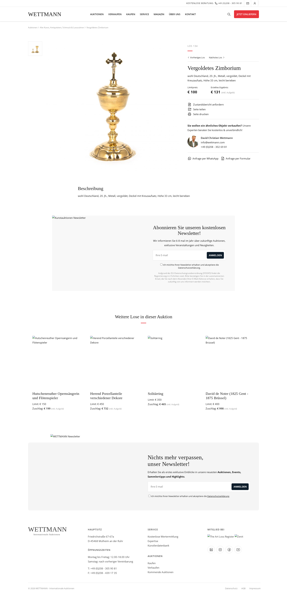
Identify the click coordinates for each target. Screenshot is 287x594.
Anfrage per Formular (238, 158)
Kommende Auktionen (160, 572)
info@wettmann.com (213, 142)
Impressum (255, 588)
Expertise (153, 541)
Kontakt (190, 14)
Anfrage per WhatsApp (205, 158)
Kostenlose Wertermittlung (163, 536)
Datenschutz (231, 588)
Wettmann (44, 14)
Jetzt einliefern (246, 14)
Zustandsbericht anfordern (208, 104)
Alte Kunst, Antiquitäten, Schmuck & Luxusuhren (62, 27)
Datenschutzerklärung (189, 267)
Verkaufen (115, 14)
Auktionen (97, 14)
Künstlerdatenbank (158, 545)
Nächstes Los (216, 57)
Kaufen (130, 14)
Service (144, 14)
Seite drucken (200, 114)
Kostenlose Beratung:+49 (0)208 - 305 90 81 (214, 3)
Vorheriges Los (197, 57)
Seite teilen (199, 109)
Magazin (159, 14)
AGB (243, 588)
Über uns (174, 14)
